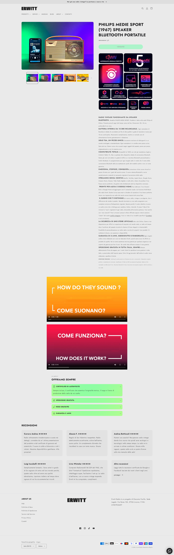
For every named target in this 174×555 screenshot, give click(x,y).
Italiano (40, 546)
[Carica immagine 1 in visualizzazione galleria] (32, 78)
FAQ (23, 504)
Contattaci (149, 216)
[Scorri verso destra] (91, 78)
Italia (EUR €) (27, 546)
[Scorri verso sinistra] (24, 78)
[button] (25, 14)
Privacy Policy (26, 518)
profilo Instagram (115, 216)
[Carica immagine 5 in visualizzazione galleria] (83, 78)
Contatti (24, 521)
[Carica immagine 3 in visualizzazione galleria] (57, 78)
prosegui (117, 475)
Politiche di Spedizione (29, 511)
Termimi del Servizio (28, 514)
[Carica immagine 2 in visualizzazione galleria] (45, 78)
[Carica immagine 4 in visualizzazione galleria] (70, 78)
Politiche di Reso (27, 507)
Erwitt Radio (139, 547)
